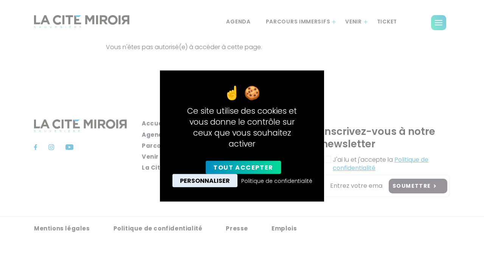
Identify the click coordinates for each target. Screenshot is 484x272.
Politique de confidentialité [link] (276, 180)
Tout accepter (243, 167)
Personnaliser (205, 180)
